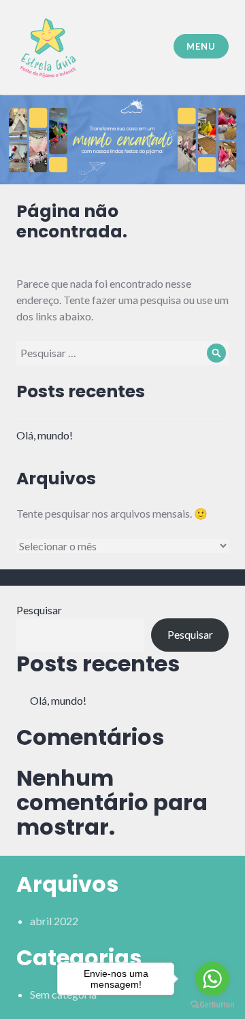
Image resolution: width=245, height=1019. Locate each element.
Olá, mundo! (44, 435)
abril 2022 (54, 920)
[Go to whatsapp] (212, 979)
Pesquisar (39, 609)
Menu (200, 46)
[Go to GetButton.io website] (212, 1005)
